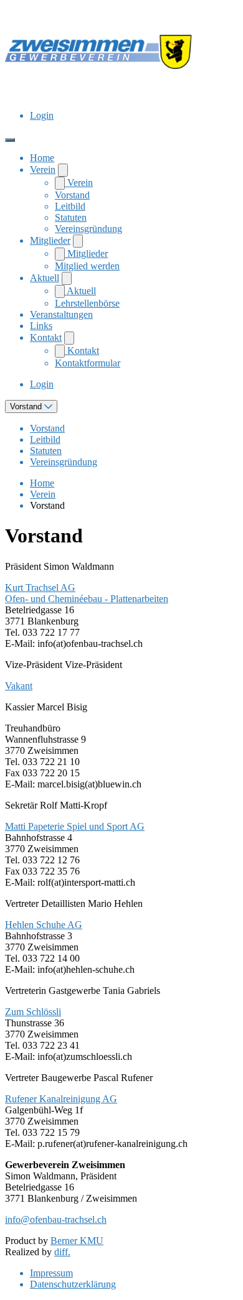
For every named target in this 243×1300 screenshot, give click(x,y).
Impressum (51, 1273)
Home (42, 157)
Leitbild (70, 206)
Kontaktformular (87, 363)
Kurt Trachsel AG (40, 587)
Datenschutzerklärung (73, 1284)
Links (41, 325)
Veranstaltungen (61, 314)
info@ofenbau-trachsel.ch (56, 1219)
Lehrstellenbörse (87, 303)
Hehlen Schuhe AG (43, 924)
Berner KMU (76, 1240)
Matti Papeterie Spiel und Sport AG (75, 826)
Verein (42, 169)
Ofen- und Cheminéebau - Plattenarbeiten (86, 598)
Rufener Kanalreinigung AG (61, 1098)
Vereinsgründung (88, 228)
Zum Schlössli (33, 1011)
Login (42, 115)
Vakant (18, 685)
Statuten (71, 217)
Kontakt (46, 337)
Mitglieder (50, 240)
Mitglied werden (87, 266)
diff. (62, 1252)
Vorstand (72, 195)
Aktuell (44, 277)
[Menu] (10, 140)
